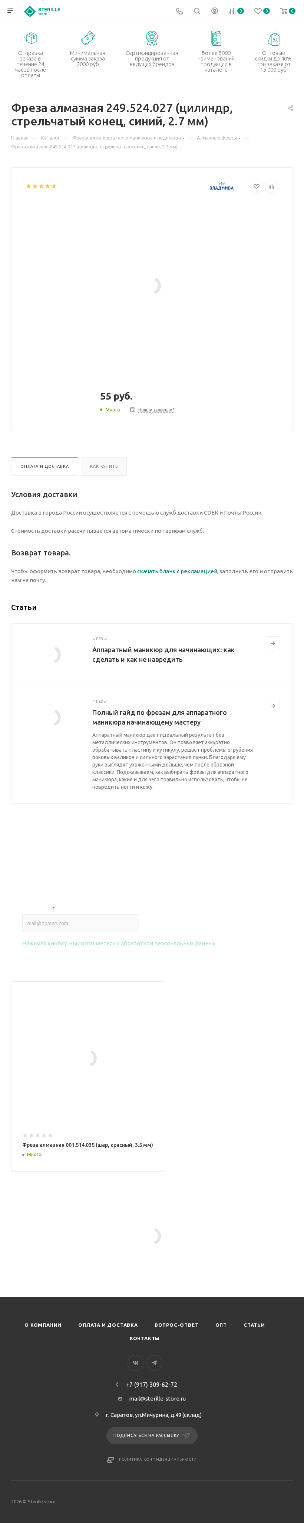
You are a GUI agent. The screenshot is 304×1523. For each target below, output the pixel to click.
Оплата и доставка (44, 466)
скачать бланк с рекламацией (177, 571)
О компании (43, 1324)
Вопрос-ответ (177, 1324)
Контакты (145, 1338)
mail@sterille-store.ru (157, 1398)
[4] (47, 186)
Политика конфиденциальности (158, 1459)
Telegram (154, 1363)
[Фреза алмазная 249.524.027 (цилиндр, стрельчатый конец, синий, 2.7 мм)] (152, 285)
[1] (28, 186)
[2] (35, 186)
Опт (221, 1324)
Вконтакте (135, 1363)
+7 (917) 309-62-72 (151, 1385)
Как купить (104, 466)
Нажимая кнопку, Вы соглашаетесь (119, 943)
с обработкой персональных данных (166, 943)
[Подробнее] (273, 643)
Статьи (254, 1324)
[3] (41, 186)
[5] (53, 186)
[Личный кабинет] (214, 12)
